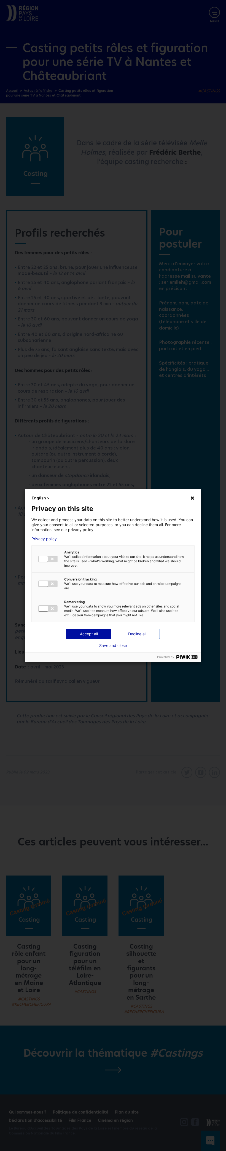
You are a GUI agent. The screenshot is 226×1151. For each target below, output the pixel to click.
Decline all (137, 633)
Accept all (89, 633)
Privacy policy (44, 539)
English (39, 498)
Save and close (113, 645)
